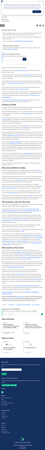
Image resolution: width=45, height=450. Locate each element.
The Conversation (21, 296)
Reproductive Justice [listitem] (5, 432)
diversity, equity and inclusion (21, 70)
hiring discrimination (31, 209)
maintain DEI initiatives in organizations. (23, 41)
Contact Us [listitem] (3, 417)
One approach (18, 252)
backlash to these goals (15, 142)
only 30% (30, 195)
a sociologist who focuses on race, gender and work (15, 100)
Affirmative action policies (13, 135)
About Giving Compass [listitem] (6, 397)
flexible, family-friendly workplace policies (30, 257)
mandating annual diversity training (15, 267)
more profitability (14, 218)
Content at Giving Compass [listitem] (7, 403)
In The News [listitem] (4, 401)
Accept (36, 11)
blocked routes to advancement (31, 210)
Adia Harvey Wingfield (7, 292)
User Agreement (22, 448)
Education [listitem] (3, 429)
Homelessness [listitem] (4, 431)
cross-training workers (25, 254)
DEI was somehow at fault (22, 89)
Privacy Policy (22, 446)
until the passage (6, 119)
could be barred (28, 113)
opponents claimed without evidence (16, 83)
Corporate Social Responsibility (23, 304)
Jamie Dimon (19, 274)
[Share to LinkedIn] (37, 25)
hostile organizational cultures (14, 210)
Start (4, 56)
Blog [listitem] (2, 399)
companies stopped (13, 192)
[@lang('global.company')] (2, 1)
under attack (40, 237)
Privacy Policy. (37, 8)
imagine (26, 126)
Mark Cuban (38, 279)
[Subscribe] (42, 314)
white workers (38, 235)
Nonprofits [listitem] (3, 412)
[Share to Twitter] (40, 25)
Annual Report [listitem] (4, 404)
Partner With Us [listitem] (4, 416)
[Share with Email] (43, 25)
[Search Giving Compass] (39, 1)
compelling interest (27, 153)
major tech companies (22, 241)
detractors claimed (27, 75)
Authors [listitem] (3, 414)
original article (9, 298)
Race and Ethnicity (36, 304)
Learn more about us (12, 49)
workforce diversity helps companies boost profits (27, 285)
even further (38, 170)
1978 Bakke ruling (14, 143)
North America (11, 304)
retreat (22, 231)
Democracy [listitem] (3, 427)
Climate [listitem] (3, 425)
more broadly (18, 180)
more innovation (25, 218)
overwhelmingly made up (28, 235)
